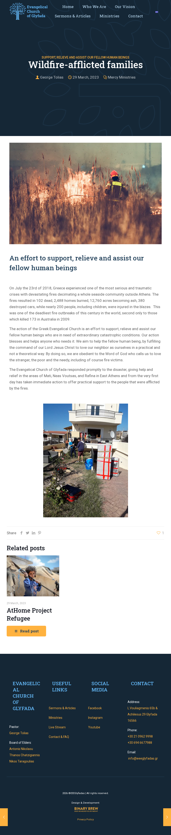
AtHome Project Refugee (29, 614)
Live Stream (57, 727)
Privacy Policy (85, 819)
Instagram (95, 717)
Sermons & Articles (62, 708)
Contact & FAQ (59, 737)
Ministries (55, 717)
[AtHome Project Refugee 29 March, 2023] (4, 817)
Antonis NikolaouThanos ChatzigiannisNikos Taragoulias (24, 755)
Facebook (95, 708)
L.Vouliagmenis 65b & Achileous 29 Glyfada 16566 (143, 714)
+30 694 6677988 (140, 742)
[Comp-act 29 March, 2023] (167, 817)
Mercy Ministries (122, 77)
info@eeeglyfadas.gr (143, 758)
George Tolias (51, 77)
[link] (29, 11)
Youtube (94, 727)
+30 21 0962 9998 (140, 736)
